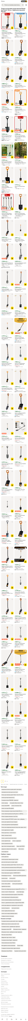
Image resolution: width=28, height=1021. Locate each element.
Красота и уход (4, 988)
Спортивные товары (5, 996)
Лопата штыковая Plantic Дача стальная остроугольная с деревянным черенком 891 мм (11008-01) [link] (20, 516)
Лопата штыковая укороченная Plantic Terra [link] (7, 60)
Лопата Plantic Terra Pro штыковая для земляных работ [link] (20, 592)
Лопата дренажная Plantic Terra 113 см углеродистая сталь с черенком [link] (7, 389)
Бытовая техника (4, 977)
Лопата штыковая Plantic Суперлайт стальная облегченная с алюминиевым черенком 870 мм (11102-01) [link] (20, 644)
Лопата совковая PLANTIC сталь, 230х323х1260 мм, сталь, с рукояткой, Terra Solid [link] (20, 772)
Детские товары (4, 1002)
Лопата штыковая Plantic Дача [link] (20, 389)
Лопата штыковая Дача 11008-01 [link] (6, 414)
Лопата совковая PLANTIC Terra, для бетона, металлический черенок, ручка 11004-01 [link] (7, 695)
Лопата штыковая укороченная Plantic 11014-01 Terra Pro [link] (7, 290)
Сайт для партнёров (5, 963)
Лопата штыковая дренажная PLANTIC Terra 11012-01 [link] (7, 593)
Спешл (7, 1019)
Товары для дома (4, 984)
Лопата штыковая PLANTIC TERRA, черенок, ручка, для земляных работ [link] (7, 567)
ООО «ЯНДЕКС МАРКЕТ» (9, 1014)
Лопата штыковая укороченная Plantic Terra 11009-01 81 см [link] (20, 109)
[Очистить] (22, 5)
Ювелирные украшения (6, 1003)
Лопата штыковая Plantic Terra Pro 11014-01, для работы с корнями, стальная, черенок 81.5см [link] (7, 136)
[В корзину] (12, 27)
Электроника (4, 981)
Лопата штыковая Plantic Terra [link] (20, 187)
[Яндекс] (10, 1016)
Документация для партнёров (7, 962)
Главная (2, 1019)
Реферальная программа (6, 968)
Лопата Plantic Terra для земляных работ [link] (6, 240)
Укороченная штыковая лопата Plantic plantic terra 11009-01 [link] (7, 86)
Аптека (2, 986)
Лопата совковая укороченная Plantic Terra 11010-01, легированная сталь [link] (7, 187)
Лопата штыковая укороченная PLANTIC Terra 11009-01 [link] (20, 86)
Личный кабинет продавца (6, 958)
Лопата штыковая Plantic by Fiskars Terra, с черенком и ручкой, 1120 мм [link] (7, 264)
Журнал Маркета (4, 1012)
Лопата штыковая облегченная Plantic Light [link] (7, 438)
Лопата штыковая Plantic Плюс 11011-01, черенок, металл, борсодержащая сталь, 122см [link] (7, 162)
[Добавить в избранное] (12, 14)
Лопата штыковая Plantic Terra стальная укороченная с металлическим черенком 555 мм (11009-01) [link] (20, 214)
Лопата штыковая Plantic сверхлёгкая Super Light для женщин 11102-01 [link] (7, 214)
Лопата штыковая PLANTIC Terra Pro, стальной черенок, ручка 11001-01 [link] (20, 695)
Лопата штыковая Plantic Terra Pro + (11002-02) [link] (20, 364)
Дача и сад (3, 991)
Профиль (25, 1019)
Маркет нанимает (4, 1010)
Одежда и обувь (4, 982)
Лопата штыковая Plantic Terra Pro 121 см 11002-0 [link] (20, 438)
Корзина (21, 1019)
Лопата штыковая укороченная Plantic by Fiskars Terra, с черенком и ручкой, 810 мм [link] (20, 60)
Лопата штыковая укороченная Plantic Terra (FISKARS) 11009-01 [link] (20, 33)
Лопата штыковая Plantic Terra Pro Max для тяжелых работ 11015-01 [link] (20, 136)
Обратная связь (4, 1008)
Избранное (16, 1019)
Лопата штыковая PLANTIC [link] (20, 463)
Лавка (11, 1019)
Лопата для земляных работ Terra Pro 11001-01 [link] (20, 264)
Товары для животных (5, 998)
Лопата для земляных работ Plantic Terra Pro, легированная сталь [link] (7, 464)
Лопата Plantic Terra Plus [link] (20, 489)
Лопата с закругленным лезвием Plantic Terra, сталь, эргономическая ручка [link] (20, 313)
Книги (2, 993)
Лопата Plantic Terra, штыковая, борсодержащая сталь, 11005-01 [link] (20, 162)
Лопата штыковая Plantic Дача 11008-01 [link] (7, 338)
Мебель (2, 975)
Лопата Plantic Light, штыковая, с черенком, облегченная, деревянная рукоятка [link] (7, 541)
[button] (26, 5)
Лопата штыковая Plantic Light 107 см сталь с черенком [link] (7, 364)
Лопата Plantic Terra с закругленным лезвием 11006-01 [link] (19, 240)
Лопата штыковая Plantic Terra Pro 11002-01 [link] (7, 516)
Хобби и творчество (5, 989)
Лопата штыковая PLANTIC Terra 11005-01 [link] (20, 290)
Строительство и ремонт (6, 1000)
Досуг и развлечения (5, 974)
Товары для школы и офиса (6, 995)
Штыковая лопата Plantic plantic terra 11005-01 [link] (7, 313)
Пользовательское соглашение (7, 1006)
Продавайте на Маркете (6, 960)
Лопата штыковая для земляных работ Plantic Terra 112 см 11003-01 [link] (19, 338)
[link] (11, 789)
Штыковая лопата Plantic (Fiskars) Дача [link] (20, 567)
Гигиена (2, 979)
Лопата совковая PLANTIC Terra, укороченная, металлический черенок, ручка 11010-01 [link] (20, 414)
